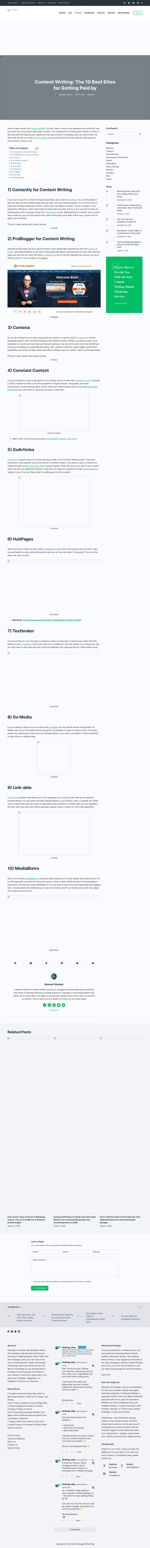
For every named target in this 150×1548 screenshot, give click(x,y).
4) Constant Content (19, 160)
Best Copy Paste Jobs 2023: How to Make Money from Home (128, 194)
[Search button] (140, 134)
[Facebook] (124, 3)
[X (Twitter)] (129, 3)
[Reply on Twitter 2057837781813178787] (63, 1403)
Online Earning (123, 13)
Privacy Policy (13, 3)
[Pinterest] (46, 963)
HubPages (49, 549)
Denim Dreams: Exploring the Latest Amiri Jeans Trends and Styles (129, 207)
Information (89, 13)
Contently (72, 200)
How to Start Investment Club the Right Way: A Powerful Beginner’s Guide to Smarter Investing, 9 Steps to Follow (27, 1406)
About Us (41, 3)
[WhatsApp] (77, 963)
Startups (101, 13)
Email (66, 1252)
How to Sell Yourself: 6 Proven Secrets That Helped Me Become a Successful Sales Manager (120, 1220)
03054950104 (133, 1467)
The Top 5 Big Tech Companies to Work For (131, 1317)
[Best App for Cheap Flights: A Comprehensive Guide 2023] (110, 233)
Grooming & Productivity (117, 157)
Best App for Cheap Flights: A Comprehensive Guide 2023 (95, 1317)
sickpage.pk (114, 1475)
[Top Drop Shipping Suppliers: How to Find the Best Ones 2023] (110, 245)
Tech (70, 13)
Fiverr (10, 252)
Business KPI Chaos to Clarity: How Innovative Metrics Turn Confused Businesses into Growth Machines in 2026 (75, 1220)
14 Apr (92, 1460)
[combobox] (122, 134)
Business (78, 13)
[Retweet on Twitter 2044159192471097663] (68, 1477)
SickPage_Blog (68, 1362)
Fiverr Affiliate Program (55, 439)
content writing (37, 128)
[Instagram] (133, 3)
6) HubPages (16, 166)
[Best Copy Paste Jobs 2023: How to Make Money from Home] (110, 194)
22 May (64, 1365)
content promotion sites (32, 466)
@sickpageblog (82, 1362)
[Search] (141, 3)
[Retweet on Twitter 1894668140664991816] (68, 1521)
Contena (80, 338)
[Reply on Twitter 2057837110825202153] (63, 1452)
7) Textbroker (15, 169)
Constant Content (83, 380)
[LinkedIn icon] (49, 1005)
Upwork (91, 249)
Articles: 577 (54, 1010)
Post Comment (39, 1288)
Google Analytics (90, 469)
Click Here (71, 439)
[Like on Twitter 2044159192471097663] (72, 1477)
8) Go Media (16, 172)
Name (36, 1252)
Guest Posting (64, 3)
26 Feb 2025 (66, 1487)
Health (109, 160)
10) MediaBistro (17, 178)
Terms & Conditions (28, 3)
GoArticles (12, 459)
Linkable (11, 797)
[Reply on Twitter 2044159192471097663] (63, 1477)
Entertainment (112, 154)
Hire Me (105, 1430)
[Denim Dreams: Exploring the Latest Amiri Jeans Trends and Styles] (110, 208)
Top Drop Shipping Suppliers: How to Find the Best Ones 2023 (129, 244)
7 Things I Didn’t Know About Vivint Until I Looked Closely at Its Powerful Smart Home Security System (27, 1424)
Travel (108, 179)
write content (41, 138)
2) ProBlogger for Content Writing (24, 155)
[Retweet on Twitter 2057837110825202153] (68, 1452)
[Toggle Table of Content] (35, 149)
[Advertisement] (75, 37)
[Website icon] (54, 1005)
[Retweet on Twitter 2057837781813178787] (68, 1403)
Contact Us (51, 3)
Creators (111, 13)
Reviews (62, 13)
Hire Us (138, 13)
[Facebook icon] (44, 1005)
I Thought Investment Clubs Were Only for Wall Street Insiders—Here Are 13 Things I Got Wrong (28, 1396)
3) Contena (15, 158)
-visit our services (120, 303)
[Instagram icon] (63, 1005)
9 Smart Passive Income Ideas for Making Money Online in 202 (51, 620)
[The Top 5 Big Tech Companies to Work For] (110, 222)
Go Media (52, 727)
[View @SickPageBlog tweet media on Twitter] (64, 1517)
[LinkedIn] (138, 3)
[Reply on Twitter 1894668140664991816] (63, 1521)
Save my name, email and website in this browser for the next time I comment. (63, 1281)
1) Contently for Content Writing (23, 152)
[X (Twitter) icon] (58, 1005)
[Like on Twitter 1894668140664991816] (72, 1521)
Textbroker (27, 644)
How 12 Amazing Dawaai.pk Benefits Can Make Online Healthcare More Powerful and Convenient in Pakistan (27, 1415)
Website (96, 1252)
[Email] (93, 963)
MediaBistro (31, 878)
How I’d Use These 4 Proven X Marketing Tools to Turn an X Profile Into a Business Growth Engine (26, 1220)
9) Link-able (15, 175)
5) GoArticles (16, 163)
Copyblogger (50, 212)
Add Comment (39, 1260)
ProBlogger (49, 255)
